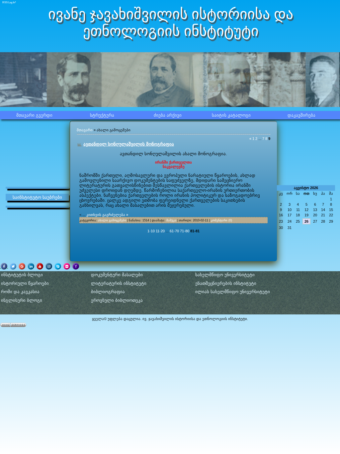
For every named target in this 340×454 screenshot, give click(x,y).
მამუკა (171, 220)
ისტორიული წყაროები (25, 283)
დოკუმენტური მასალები (117, 274)
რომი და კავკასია (20, 291)
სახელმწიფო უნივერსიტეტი (225, 274)
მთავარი (85, 130)
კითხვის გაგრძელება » (107, 215)
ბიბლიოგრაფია (108, 291)
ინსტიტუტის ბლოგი (22, 274)
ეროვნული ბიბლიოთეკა (117, 300)
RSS (5, 2)
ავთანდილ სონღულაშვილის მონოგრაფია (128, 144)
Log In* (12, 2)
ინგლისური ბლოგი (21, 300)
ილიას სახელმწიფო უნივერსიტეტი (232, 291)
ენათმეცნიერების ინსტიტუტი (225, 283)
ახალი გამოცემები (112, 220)
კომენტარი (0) (221, 220)
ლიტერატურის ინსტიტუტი (118, 283)
